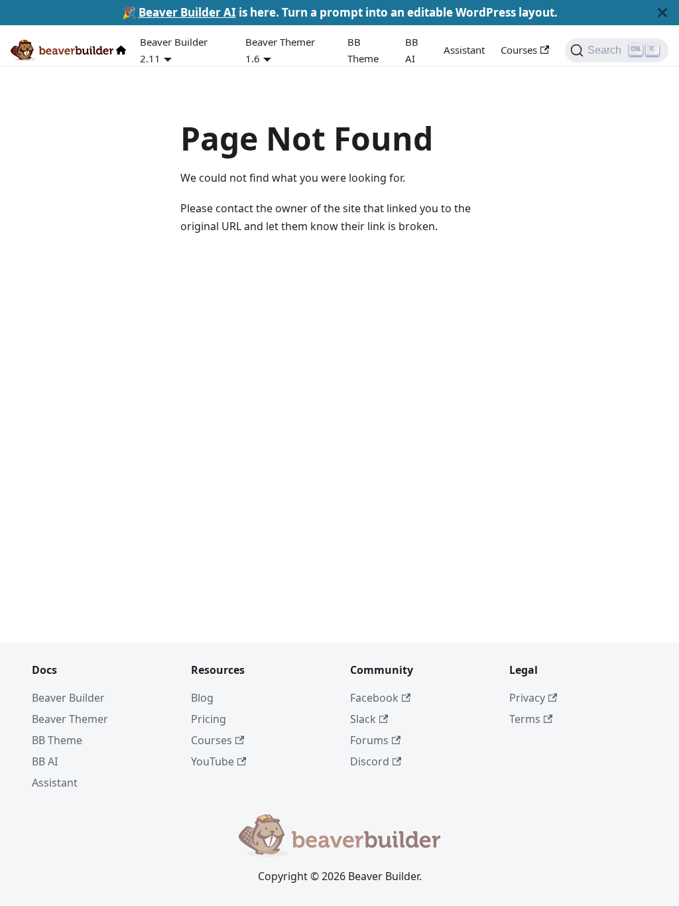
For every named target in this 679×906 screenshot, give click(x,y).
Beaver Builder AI (187, 12)
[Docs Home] (124, 50)
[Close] (662, 12)
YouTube (212, 761)
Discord (369, 761)
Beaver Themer (70, 719)
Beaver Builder (68, 697)
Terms (524, 719)
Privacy (527, 697)
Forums (369, 740)
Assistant (464, 49)
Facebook (374, 697)
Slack (363, 719)
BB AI (411, 50)
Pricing (208, 719)
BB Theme (363, 50)
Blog (202, 697)
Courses (519, 49)
